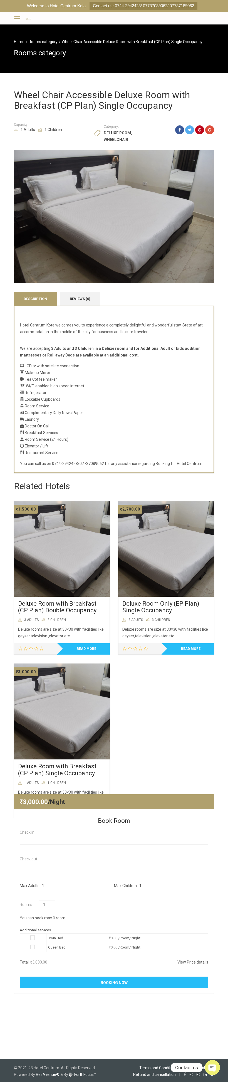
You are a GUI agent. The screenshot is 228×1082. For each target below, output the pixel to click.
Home (19, 41)
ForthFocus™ (84, 1074)
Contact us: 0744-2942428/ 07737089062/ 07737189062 (143, 5)
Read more (86, 649)
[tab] (35, 299)
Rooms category (43, 41)
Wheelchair (116, 139)
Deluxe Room (117, 133)
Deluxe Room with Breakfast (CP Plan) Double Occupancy (57, 607)
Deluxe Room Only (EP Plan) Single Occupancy (160, 607)
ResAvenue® (48, 1074)
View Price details (192, 962)
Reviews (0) (80, 299)
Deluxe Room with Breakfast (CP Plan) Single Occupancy (57, 769)
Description (35, 299)
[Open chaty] (212, 1067)
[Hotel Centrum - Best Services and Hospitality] (28, 18)
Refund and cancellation (154, 1074)
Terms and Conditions (158, 1068)
